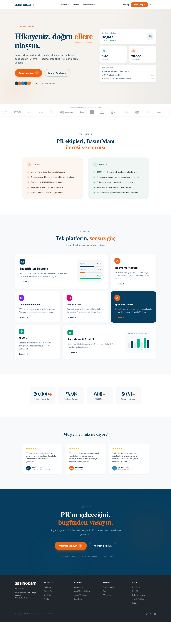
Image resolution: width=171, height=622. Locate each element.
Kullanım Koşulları (138, 595)
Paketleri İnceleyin (103, 546)
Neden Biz (48, 591)
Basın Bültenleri (89, 5)
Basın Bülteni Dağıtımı (82, 591)
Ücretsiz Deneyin (68, 546)
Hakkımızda (48, 587)
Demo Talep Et (139, 5)
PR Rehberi (107, 595)
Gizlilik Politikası (138, 599)
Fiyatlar (76, 5)
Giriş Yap (125, 5)
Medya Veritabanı (80, 595)
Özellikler (63, 5)
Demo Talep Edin (26, 73)
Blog (104, 591)
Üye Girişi (136, 587)
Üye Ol (135, 591)
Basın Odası (78, 587)
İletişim (134, 603)
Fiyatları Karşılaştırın (57, 73)
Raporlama (78, 599)
